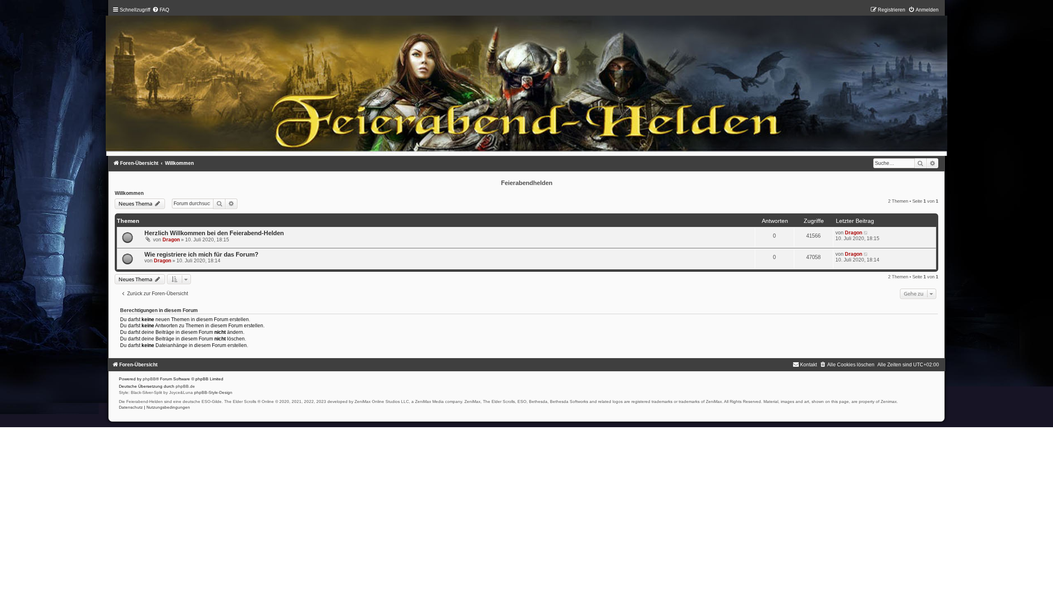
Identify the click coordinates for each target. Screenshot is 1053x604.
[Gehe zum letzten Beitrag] (866, 233)
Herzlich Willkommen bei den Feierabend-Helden (214, 233)
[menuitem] (160, 10)
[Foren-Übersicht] (526, 83)
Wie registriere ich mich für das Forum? (201, 254)
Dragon (171, 240)
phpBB (149, 379)
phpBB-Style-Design (213, 392)
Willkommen (129, 193)
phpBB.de (185, 386)
